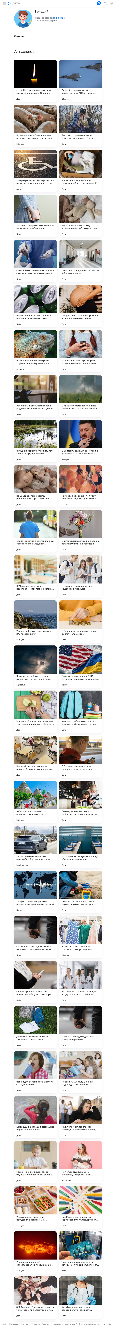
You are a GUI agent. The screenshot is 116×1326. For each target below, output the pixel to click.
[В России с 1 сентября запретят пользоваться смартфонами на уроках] (80, 351)
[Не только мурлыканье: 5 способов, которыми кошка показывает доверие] (80, 1162)
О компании (13, 1324)
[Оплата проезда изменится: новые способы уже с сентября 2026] (35, 982)
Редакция (46, 1324)
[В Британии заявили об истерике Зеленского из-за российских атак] (80, 441)
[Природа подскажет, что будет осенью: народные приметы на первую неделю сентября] (80, 486)
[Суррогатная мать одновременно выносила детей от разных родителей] (80, 306)
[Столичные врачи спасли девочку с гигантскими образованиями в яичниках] (35, 261)
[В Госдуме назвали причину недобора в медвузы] (80, 576)
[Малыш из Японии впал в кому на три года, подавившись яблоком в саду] (35, 712)
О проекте (35, 1324)
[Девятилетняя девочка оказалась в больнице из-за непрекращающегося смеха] (80, 261)
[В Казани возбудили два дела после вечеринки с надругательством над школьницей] (80, 1027)
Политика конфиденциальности (92, 1324)
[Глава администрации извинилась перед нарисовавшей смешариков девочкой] (35, 1117)
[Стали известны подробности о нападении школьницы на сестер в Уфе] (35, 937)
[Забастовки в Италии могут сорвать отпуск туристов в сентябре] (35, 802)
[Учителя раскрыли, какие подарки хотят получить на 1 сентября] (80, 531)
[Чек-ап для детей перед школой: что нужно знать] (35, 1072)
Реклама (24, 1324)
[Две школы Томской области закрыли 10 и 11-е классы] (35, 1027)
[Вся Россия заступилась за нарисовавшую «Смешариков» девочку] (80, 1207)
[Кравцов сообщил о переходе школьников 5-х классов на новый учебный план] (80, 712)
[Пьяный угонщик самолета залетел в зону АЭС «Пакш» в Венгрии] (80, 81)
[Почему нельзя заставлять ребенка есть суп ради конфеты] (80, 802)
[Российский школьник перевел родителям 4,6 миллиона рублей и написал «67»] (35, 396)
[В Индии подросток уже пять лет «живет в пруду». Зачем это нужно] (35, 441)
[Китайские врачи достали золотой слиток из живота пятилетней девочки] (80, 1297)
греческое (59, 17)
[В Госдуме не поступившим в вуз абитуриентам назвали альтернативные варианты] (80, 847)
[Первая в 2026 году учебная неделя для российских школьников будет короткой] (80, 1072)
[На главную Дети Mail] (15, 3)
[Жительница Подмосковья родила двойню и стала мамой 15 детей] (80, 171)
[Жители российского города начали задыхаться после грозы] (35, 666)
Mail (4, 1324)
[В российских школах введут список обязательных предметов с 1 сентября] (35, 757)
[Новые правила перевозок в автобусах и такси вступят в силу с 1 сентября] (80, 1252)
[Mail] (9, 3)
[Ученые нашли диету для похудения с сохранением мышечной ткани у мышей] (35, 1207)
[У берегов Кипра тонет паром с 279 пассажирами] (35, 621)
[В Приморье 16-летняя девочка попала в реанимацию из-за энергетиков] (35, 306)
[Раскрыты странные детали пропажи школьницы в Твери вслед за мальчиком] (80, 126)
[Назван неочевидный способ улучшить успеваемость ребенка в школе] (35, 1162)
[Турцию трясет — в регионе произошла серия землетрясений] (35, 892)
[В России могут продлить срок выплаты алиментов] (80, 621)
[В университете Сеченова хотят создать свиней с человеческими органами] (35, 126)
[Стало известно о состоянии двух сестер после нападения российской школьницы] (35, 531)
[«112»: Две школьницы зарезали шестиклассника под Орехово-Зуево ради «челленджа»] (35, 81)
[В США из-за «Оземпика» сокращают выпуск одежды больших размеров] (80, 937)
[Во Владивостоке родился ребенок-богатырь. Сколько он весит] (35, 486)
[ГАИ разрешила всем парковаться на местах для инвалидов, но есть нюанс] (35, 171)
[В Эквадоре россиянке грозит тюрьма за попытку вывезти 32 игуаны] (35, 351)
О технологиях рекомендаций (64, 1324)
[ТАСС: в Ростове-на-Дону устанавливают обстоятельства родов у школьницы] (80, 216)
